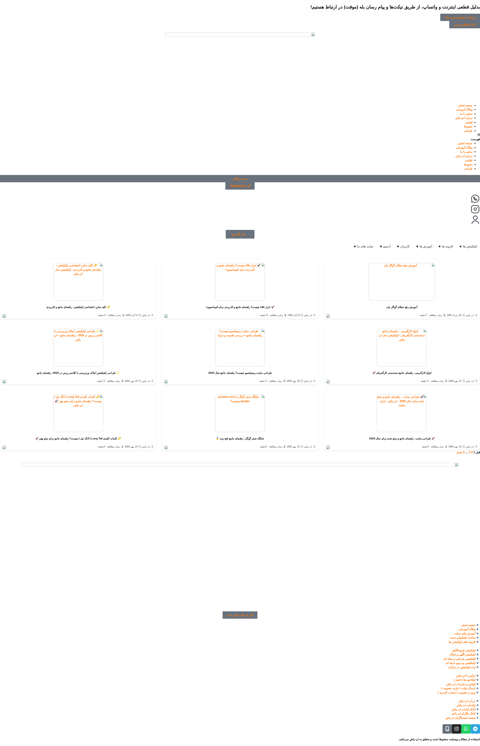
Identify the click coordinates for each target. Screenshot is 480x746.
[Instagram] (456, 729)
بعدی (459, 452)
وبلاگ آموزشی (464, 109)
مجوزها (468, 126)
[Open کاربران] (397, 246)
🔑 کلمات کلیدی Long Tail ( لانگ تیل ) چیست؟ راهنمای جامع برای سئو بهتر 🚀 (78, 438)
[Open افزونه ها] (439, 246)
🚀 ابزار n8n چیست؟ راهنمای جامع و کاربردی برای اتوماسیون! (240, 306)
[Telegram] (475, 729)
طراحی (468, 130)
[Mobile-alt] (447, 729)
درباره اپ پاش (463, 117)
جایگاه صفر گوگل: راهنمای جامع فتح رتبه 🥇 (240, 438)
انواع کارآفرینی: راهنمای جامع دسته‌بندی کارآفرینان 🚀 (401, 372)
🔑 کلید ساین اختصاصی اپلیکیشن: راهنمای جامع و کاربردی (78, 306)
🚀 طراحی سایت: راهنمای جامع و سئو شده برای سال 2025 (402, 438)
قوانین (468, 122)
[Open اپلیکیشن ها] (460, 246)
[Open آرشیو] (380, 246)
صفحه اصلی (465, 105)
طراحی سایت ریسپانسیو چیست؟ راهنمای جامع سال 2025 (240, 372)
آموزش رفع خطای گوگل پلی (401, 306)
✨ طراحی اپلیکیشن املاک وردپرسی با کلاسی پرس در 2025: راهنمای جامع (78, 372)
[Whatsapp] (466, 729)
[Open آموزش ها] (417, 246)
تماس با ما (466, 113)
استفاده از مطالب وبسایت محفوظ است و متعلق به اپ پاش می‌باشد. (439, 739)
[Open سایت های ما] (354, 246)
